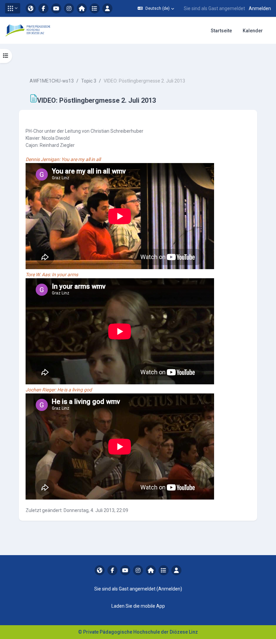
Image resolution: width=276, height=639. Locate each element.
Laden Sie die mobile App (138, 606)
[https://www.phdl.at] (31, 8)
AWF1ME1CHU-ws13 (52, 81)
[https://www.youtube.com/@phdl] (56, 8)
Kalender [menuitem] (253, 30)
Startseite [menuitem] (221, 30)
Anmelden (260, 8)
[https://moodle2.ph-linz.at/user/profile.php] (107, 8)
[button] (12, 8)
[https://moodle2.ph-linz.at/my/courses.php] (95, 8)
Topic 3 (88, 81)
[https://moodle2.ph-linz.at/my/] (82, 8)
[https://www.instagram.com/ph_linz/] (69, 8)
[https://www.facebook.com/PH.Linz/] (43, 8)
